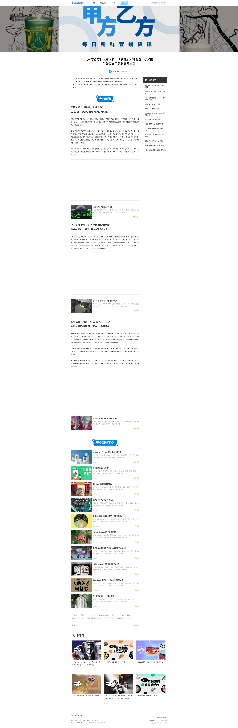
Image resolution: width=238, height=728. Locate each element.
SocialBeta (115, 71)
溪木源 (128, 618)
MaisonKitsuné (91, 618)
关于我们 (73, 723)
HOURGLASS (109, 618)
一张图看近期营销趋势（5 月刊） (147, 696)
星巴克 (114, 615)
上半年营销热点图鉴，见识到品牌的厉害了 (150, 662)
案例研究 (103, 3)
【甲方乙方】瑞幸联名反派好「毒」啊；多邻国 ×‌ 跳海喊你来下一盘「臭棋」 (86, 663)
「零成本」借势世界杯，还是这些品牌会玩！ (85, 697)
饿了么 (128, 615)
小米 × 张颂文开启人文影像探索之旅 (155, 150)
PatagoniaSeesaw (103, 615)
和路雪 (100, 618)
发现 (94, 3)
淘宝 (94, 615)
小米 (89, 615)
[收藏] (133, 625)
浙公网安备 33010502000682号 (158, 720)
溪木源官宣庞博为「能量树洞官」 (154, 124)
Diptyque (121, 615)
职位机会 (112, 3)
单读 (83, 618)
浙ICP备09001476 (162, 718)
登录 (163, 3)
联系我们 (80, 723)
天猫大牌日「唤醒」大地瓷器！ (154, 104)
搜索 (155, 3)
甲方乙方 (74, 615)
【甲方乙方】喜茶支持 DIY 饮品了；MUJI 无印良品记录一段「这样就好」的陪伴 (118, 697)
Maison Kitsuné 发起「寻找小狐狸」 (155, 145)
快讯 (87, 3)
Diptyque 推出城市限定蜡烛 (153, 119)
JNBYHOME (75, 618)
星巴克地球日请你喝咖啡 (152, 108)
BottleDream (119, 618)
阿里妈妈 (82, 615)
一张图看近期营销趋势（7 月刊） (115, 662)
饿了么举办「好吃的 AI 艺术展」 (154, 141)
